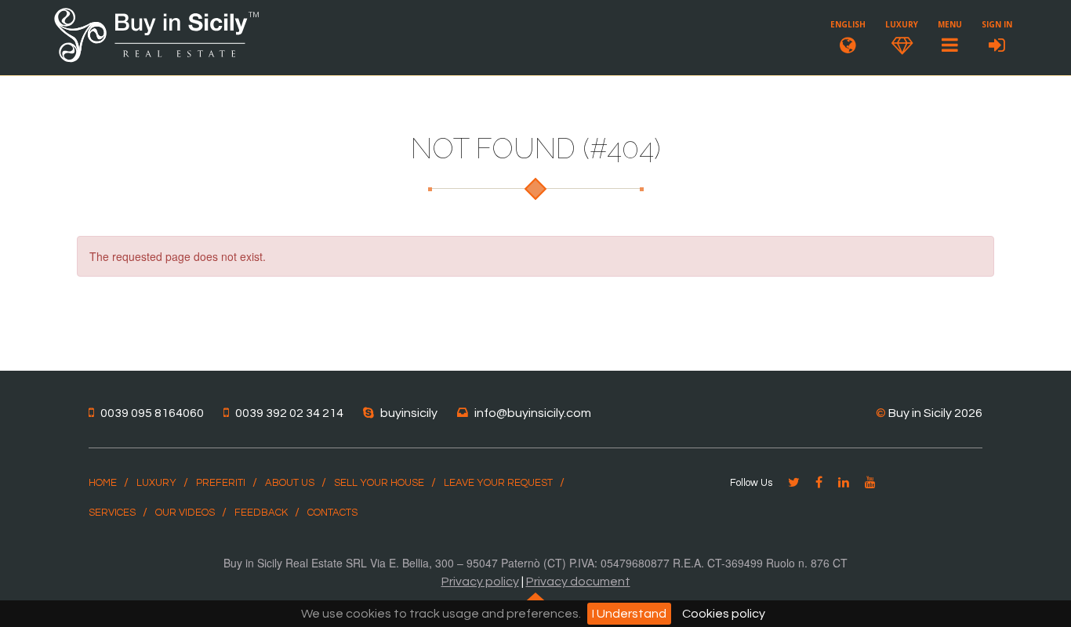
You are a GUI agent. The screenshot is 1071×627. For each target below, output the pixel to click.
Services (112, 512)
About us (289, 482)
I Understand (629, 613)
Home (103, 482)
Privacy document (578, 581)
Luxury (156, 482)
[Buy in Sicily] (156, 59)
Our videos (185, 512)
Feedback (261, 512)
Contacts (332, 512)
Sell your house (379, 482)
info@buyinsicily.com (532, 413)
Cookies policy (723, 613)
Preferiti (220, 482)
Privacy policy (480, 581)
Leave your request (498, 482)
